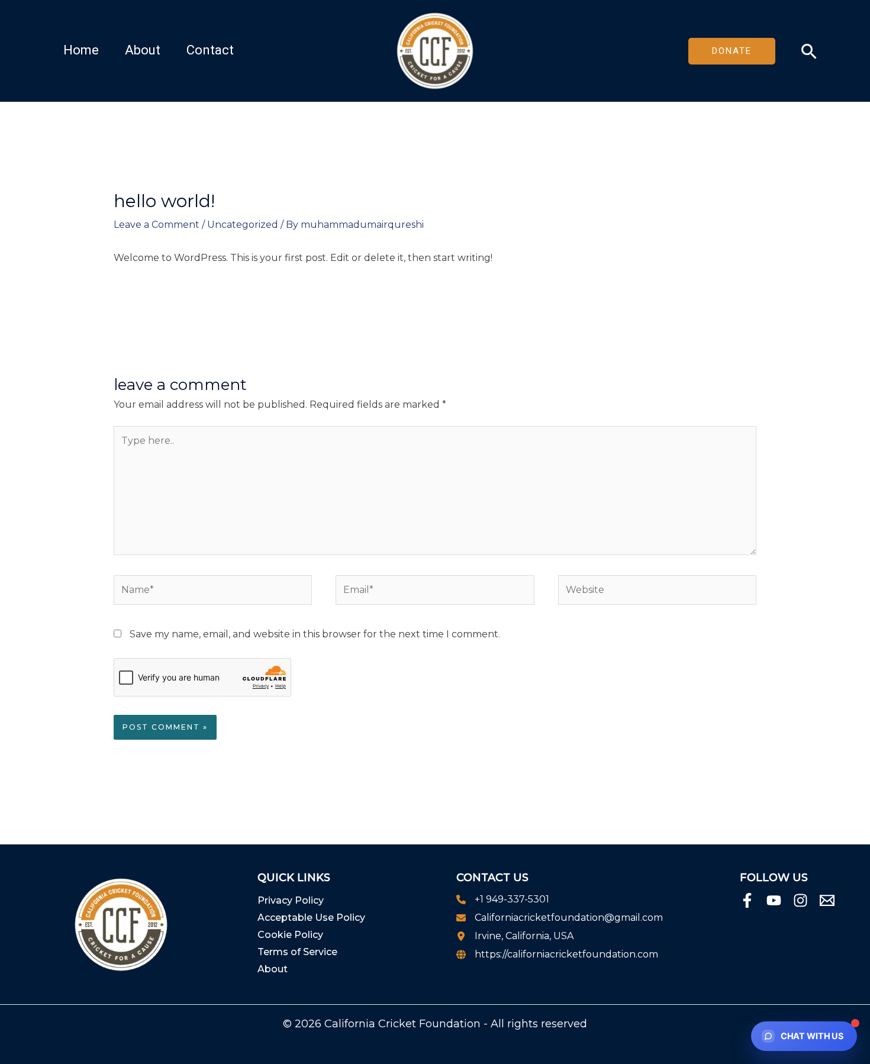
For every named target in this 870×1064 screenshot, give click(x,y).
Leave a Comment (156, 224)
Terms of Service (297, 951)
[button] (737, 51)
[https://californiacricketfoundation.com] (557, 954)
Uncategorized (242, 224)
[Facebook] (747, 900)
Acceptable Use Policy (311, 917)
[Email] (827, 900)
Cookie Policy (290, 934)
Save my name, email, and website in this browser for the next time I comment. (315, 634)
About (272, 969)
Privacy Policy (290, 900)
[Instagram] (800, 900)
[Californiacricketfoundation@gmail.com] (559, 918)
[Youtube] (773, 900)
